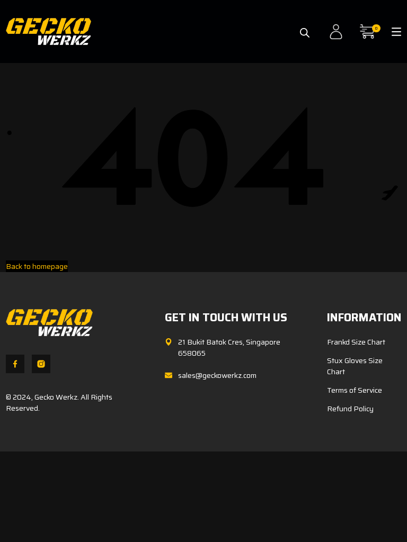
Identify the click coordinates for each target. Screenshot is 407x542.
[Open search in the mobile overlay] (304, 28)
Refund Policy (350, 408)
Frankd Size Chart (356, 342)
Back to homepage (37, 266)
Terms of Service (354, 390)
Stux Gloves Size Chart (355, 366)
